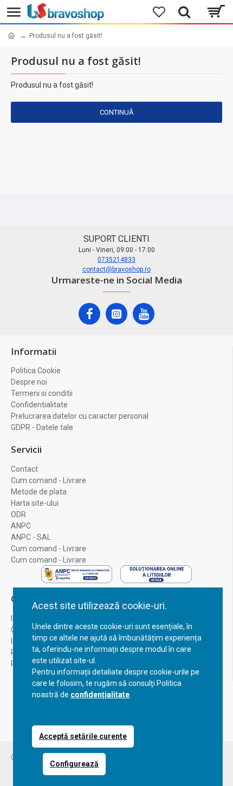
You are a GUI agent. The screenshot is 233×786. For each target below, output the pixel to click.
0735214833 (116, 259)
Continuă (116, 112)
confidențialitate (100, 694)
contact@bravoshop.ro (116, 269)
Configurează (74, 763)
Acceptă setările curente (83, 736)
